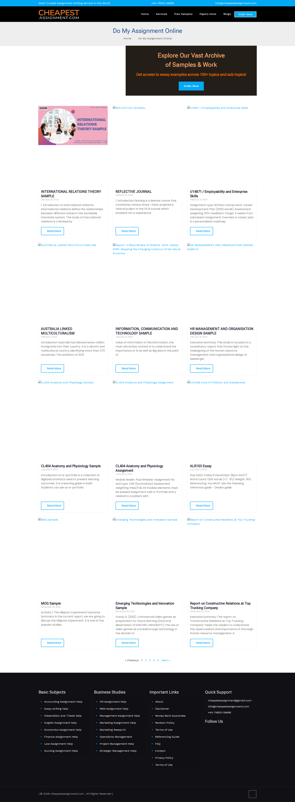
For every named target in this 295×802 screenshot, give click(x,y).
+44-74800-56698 (219, 712)
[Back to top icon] (252, 794)
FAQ (157, 743)
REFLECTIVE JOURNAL (134, 192)
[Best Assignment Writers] (59, 14)
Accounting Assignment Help (63, 701)
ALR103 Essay (201, 466)
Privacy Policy (164, 757)
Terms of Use (164, 729)
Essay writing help (56, 708)
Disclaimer (162, 708)
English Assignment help (60, 722)
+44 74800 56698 (162, 3)
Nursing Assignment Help (61, 750)
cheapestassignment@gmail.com (229, 700)
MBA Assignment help (114, 708)
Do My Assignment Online (155, 38)
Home (127, 38)
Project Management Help (117, 743)
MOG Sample (51, 603)
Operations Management (116, 736)
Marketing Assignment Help (118, 722)
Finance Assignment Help (61, 736)
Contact (160, 750)
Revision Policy (164, 722)
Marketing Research (113, 729)
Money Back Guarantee (170, 715)
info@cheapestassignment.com (235, 3)
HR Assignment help (113, 701)
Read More (53, 231)
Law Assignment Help (58, 743)
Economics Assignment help (62, 729)
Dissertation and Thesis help (63, 715)
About (159, 701)
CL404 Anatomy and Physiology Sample (71, 466)
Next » (165, 660)
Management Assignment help (120, 715)
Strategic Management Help (118, 750)
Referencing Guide (167, 736)
